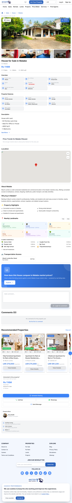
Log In (61, 2)
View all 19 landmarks (8, 249)
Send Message (37, 404)
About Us (4, 447)
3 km (68, 219)
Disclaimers (52, 452)
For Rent (27, 449)
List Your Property (36, 2)
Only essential (9, 498)
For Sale (27, 447)
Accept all (20, 498)
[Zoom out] (68, 157)
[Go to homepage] (2, 13)
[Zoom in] (68, 153)
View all (68, 330)
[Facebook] (22, 473)
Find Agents (54, 7)
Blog (50, 447)
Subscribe (50, 464)
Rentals (15, 7)
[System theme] (25, 2)
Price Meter (36, 7)
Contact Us (4, 449)
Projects (28, 7)
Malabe (20, 13)
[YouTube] (40, 473)
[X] (31, 473)
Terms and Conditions (7, 455)
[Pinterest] (49, 473)
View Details (12, 368)
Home (5, 7)
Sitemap (51, 455)
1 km (63, 219)
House (14, 13)
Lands (22, 7)
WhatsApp (54, 400)
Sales (10, 7)
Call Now (20, 400)
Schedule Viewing (37, 395)
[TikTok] (45, 473)
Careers (3, 452)
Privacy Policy (53, 449)
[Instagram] (26, 473)
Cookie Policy (45, 494)
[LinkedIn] (36, 473)
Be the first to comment (36, 321)
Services (44, 7)
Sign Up (68, 2)
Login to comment (61, 306)
